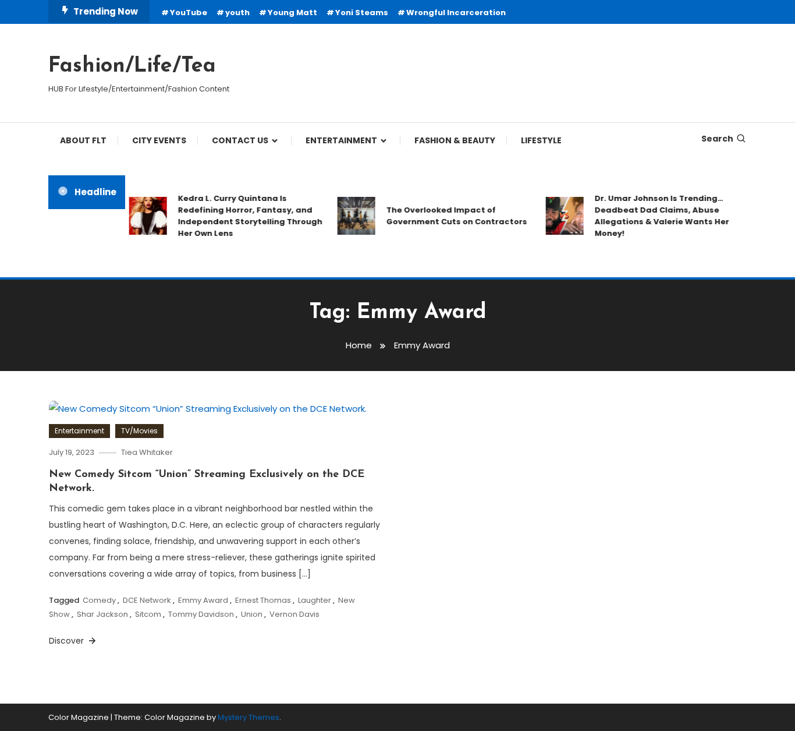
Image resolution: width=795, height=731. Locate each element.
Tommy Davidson (201, 614)
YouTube (188, 12)
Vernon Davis (294, 614)
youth (237, 12)
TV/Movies (139, 431)
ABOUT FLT (83, 140)
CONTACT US (240, 140)
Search (717, 138)
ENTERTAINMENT (341, 140)
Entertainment (79, 431)
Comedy (99, 600)
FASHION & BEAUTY (454, 140)
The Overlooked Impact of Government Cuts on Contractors (450, 215)
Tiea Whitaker (147, 452)
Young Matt (292, 12)
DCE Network (147, 600)
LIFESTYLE (541, 140)
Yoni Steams (361, 12)
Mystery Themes (248, 717)
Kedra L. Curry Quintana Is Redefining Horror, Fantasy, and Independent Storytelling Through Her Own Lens (244, 216)
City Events (159, 140)
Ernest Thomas (263, 600)
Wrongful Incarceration (456, 12)
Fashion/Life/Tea (132, 66)
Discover (67, 641)
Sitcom (148, 614)
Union (251, 614)
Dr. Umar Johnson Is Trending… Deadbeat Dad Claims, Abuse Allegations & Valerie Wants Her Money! (655, 216)
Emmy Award (203, 600)
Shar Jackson (102, 614)
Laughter (314, 600)
